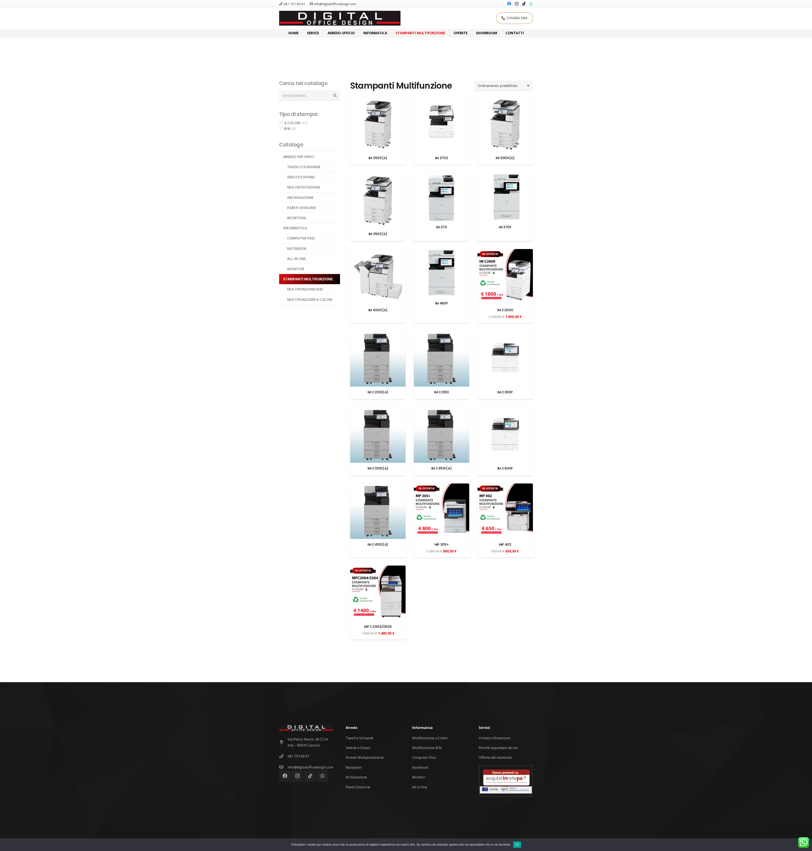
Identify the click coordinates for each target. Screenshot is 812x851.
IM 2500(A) (378, 158)
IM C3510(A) (441, 468)
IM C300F (505, 392)
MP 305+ (442, 544)
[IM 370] (441, 176)
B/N (287, 128)
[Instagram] (516, 4)
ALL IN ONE (296, 258)
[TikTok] (524, 4)
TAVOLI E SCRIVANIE (303, 167)
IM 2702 (441, 158)
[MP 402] (505, 486)
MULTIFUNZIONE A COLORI (309, 299)
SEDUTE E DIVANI (301, 177)
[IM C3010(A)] (378, 410)
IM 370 (441, 227)
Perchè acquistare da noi (498, 747)
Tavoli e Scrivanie (359, 738)
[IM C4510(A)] (378, 486)
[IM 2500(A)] (378, 99)
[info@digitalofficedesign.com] (283, 767)
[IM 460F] (441, 252)
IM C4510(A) (378, 544)
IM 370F (505, 227)
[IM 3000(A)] (505, 99)
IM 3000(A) (505, 158)
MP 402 (505, 544)
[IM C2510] (441, 334)
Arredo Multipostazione (365, 757)
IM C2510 (441, 392)
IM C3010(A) (378, 468)
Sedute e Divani (358, 747)
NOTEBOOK (296, 248)
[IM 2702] (441, 99)
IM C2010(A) (378, 392)
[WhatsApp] (531, 4)
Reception (354, 767)
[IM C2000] (505, 252)
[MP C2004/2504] (378, 568)
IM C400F (505, 468)
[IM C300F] (505, 334)
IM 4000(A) (378, 310)
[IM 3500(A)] (378, 176)
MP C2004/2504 (378, 626)
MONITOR (295, 269)
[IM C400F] (505, 410)
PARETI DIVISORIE (301, 207)
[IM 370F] (505, 176)
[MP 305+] (441, 486)
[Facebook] (509, 4)
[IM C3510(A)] (441, 410)
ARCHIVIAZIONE (300, 197)
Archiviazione (356, 777)
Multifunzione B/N (427, 747)
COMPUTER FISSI (301, 238)
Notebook (420, 767)
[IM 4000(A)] (378, 252)
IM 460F (441, 303)
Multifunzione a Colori (430, 738)
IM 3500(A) (378, 233)
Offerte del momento (495, 757)
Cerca (335, 95)
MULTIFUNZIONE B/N (305, 289)
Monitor (418, 777)
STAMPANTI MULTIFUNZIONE (308, 279)
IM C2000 (505, 310)
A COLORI (292, 123)
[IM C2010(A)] (378, 334)
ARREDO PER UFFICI (298, 156)
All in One (419, 787)
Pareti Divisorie (358, 787)
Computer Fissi (424, 757)
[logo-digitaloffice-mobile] (340, 18)
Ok (517, 844)
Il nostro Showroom (494, 738)
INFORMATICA (295, 228)
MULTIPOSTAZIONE (303, 187)
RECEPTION (296, 218)
